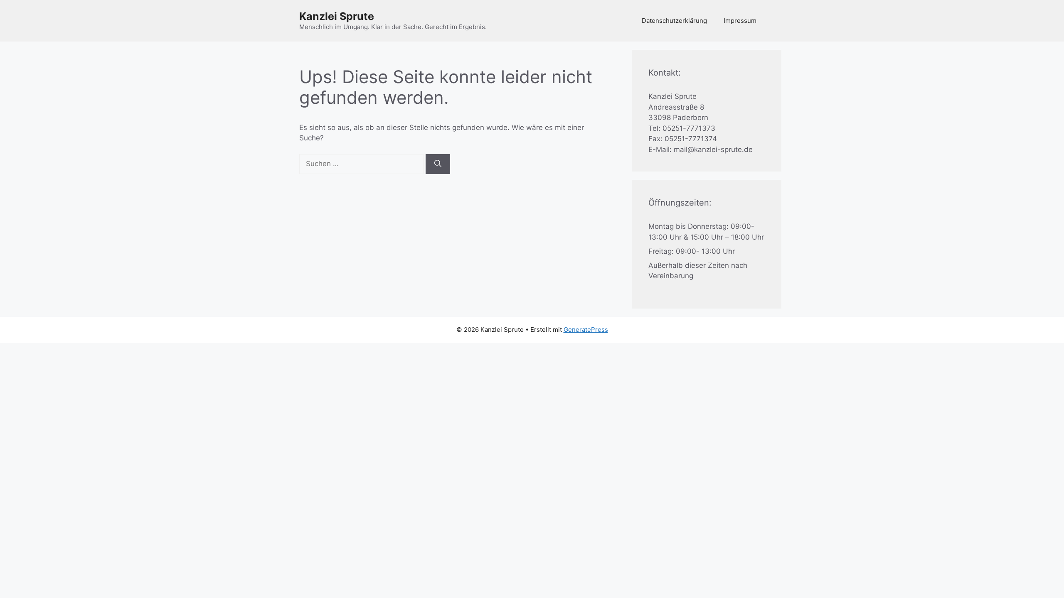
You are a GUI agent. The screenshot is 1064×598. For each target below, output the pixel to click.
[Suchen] (438, 164)
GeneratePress (586, 329)
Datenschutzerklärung (674, 21)
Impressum (740, 21)
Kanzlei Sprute (336, 16)
